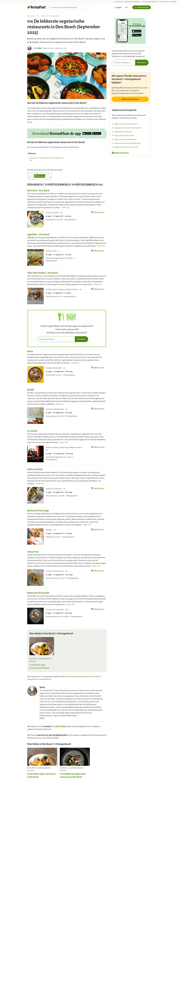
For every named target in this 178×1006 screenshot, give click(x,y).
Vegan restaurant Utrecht (124, 135)
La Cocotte (32, 430)
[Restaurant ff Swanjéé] (35, 616)
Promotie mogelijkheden (149, 1)
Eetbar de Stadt (35, 469)
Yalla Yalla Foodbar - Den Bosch (42, 272)
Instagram (47, 726)
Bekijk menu (99, 212)
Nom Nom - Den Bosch (38, 190)
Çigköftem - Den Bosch (38, 234)
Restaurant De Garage (38, 510)
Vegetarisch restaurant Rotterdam (127, 143)
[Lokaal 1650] (35, 577)
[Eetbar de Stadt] (35, 495)
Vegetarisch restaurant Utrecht (126, 147)
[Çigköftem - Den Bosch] (35, 257)
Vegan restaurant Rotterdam (125, 139)
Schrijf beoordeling (143, 7)
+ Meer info (65, 207)
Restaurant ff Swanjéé (38, 592)
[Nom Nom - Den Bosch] (35, 219)
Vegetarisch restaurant (123, 131)
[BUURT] (35, 415)
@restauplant (61, 726)
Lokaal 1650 (33, 551)
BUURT (30, 389)
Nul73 (30, 351)
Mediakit (173, 1)
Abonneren (81, 339)
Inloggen (119, 7)
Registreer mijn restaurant (132, 1)
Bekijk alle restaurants (130, 99)
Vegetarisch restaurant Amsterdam (128, 127)
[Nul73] (35, 374)
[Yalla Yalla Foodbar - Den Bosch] (35, 296)
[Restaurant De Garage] (35, 536)
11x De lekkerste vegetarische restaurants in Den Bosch (73, 775)
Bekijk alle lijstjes (121, 152)
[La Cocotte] (35, 454)
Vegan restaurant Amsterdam (125, 123)
